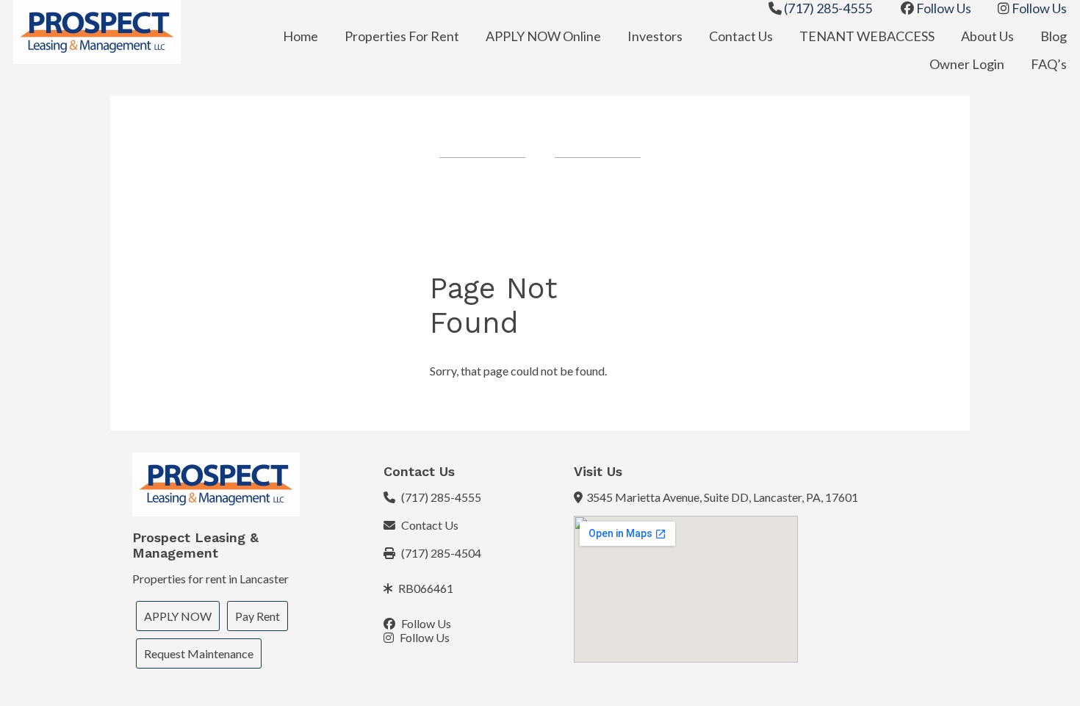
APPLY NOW (178, 616)
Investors (655, 36)
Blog (1053, 36)
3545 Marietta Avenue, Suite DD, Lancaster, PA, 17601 (722, 497)
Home (300, 36)
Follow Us (942, 8)
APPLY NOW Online (543, 36)
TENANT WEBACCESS (867, 36)
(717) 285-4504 (440, 553)
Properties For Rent (402, 36)
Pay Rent (257, 616)
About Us (987, 36)
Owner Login (966, 64)
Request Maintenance (198, 653)
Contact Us (741, 36)
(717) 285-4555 (827, 8)
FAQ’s (1049, 64)
